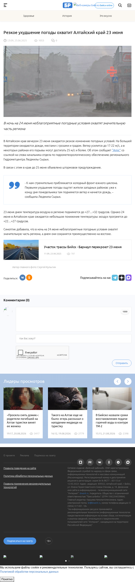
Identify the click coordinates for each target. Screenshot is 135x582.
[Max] (128, 278)
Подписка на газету (45, 455)
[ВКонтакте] (22, 278)
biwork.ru (84, 493)
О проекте (9, 455)
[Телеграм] (114, 278)
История (67, 15)
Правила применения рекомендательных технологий (27, 485)
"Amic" (116, 150)
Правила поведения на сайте (20, 468)
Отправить (122, 363)
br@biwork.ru (94, 503)
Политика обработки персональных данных (28, 476)
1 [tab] (66, 561)
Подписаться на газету (20, 541)
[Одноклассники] (29, 278)
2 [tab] (69, 561)
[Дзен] (121, 278)
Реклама (24, 455)
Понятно (7, 579)
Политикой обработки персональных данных (29, 571)
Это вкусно (106, 15)
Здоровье (28, 15)
